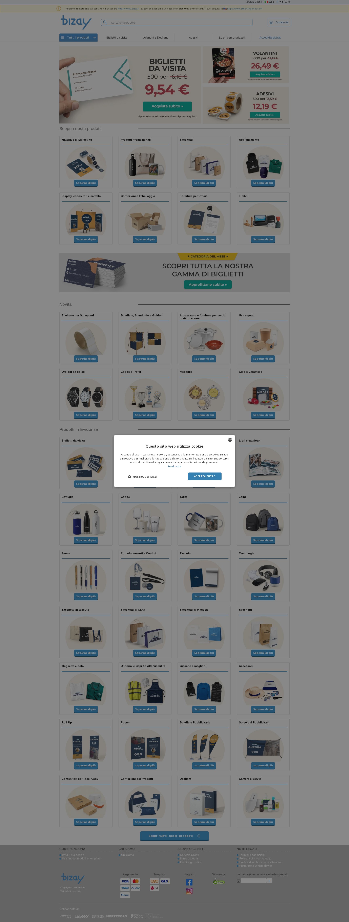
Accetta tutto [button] (204, 476)
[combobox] (230, 440)
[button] (142, 477)
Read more (174, 466)
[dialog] (174, 461)
